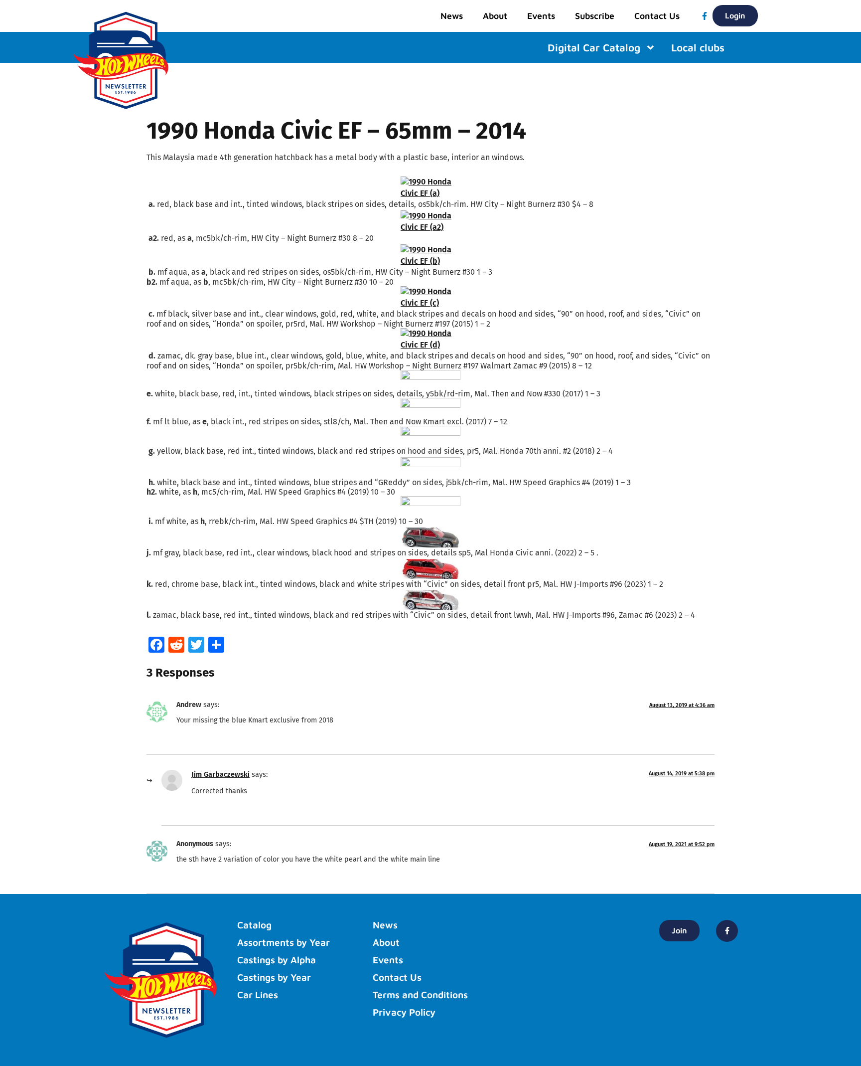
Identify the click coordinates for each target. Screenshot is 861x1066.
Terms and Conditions (420, 995)
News (451, 15)
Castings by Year (274, 977)
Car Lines (257, 995)
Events (541, 15)
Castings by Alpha (276, 960)
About (495, 15)
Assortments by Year (283, 942)
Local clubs (697, 47)
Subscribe (594, 15)
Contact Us (657, 15)
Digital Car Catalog (594, 47)
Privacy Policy (404, 1012)
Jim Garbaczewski (220, 774)
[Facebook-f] (705, 16)
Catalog (254, 925)
